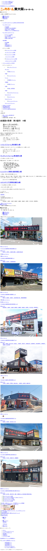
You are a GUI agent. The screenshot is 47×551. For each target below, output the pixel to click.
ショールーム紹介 (9, 109)
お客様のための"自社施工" (10, 28)
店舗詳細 (2, 194)
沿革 (6, 43)
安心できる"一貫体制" (9, 29)
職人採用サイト (8, 545)
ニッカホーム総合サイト (8, 1)
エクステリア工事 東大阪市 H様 (10, 182)
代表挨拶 (7, 26)
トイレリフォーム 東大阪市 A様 (10, 144)
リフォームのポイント (9, 63)
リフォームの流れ (9, 34)
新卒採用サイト (8, 542)
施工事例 (6, 106)
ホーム (4, 530)
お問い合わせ (6, 16)
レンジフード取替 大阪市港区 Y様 (11, 171)
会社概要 (7, 42)
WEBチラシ (6, 105)
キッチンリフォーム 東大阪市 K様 (11, 156)
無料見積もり (6, 17)
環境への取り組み (9, 38)
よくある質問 (8, 35)
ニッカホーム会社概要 (7, 2)
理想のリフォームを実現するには (12, 30)
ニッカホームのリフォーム (13, 22)
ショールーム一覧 (7, 3)
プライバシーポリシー (10, 546)
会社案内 (5, 40)
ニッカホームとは (6, 24)
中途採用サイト (8, 46)
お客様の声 (6, 107)
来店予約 (5, 18)
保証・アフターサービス (10, 37)
